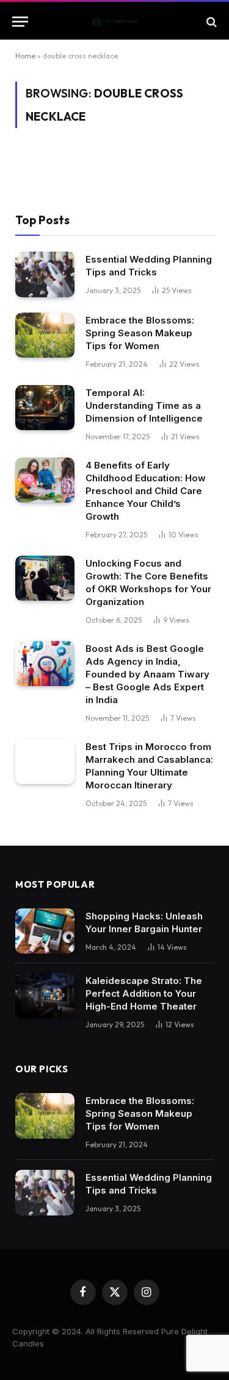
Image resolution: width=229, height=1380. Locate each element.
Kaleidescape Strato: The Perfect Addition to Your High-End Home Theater (143, 993)
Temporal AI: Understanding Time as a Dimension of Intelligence (144, 405)
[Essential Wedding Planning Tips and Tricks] (45, 274)
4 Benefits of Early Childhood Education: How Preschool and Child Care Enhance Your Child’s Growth (145, 490)
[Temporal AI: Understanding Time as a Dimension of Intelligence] (45, 408)
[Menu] (20, 21)
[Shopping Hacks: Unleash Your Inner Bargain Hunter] (45, 931)
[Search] (210, 21)
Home (25, 55)
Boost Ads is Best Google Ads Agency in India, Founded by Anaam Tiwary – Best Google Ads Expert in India (147, 674)
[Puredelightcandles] (114, 21)
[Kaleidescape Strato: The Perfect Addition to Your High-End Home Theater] (45, 996)
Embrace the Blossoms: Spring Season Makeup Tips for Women (139, 333)
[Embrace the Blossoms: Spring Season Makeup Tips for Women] (45, 335)
